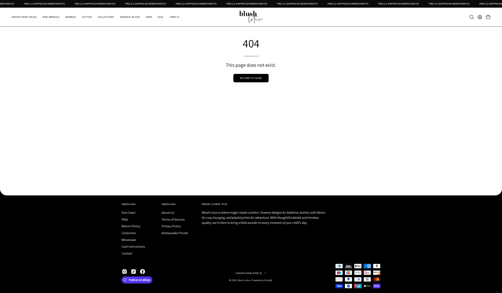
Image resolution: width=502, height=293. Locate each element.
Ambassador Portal (175, 233)
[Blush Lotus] (251, 17)
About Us (168, 212)
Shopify (268, 280)
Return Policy (131, 226)
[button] (71, 17)
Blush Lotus (244, 280)
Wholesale (129, 240)
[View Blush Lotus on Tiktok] (133, 271)
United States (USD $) (249, 273)
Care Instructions (133, 246)
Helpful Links (129, 204)
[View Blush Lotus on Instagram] (124, 271)
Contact (127, 253)
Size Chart (129, 212)
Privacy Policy (171, 226)
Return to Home (251, 78)
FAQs (125, 219)
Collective (129, 233)
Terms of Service (173, 219)
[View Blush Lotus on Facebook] (143, 271)
